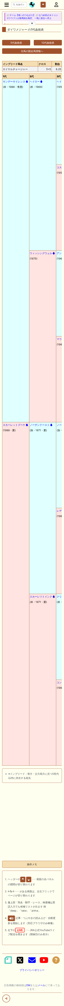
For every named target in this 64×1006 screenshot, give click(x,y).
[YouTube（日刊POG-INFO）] (44, 960)
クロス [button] (42, 63)
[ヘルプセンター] (56, 960)
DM (28, 985)
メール (41, 985)
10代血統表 (47, 42)
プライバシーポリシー (32, 969)
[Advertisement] (32, 826)
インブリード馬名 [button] (13, 63)
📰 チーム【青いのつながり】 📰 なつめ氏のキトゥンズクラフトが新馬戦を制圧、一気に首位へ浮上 (32, 16)
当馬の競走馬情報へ (32, 51)
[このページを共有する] (6, 998)
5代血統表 (16, 42)
